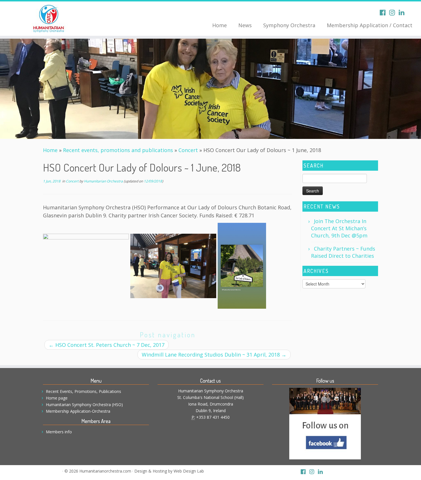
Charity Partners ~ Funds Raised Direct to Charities (343, 252)
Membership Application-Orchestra (78, 411)
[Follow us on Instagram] (394, 12)
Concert (188, 150)
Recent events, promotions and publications (118, 150)
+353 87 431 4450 (213, 417)
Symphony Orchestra (289, 25)
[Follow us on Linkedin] (403, 12)
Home (219, 25)
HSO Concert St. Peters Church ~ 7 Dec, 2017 (106, 344)
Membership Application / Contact (369, 25)
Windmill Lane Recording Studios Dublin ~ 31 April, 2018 (214, 354)
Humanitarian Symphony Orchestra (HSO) (84, 404)
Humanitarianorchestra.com (105, 471)
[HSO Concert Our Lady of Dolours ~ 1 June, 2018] (210, 89)
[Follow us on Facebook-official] (384, 12)
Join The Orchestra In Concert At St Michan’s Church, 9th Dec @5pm (339, 228)
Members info (59, 431)
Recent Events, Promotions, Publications (83, 391)
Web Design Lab (189, 471)
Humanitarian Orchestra (103, 181)
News (245, 25)
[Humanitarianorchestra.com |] (48, 18)
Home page (57, 398)
